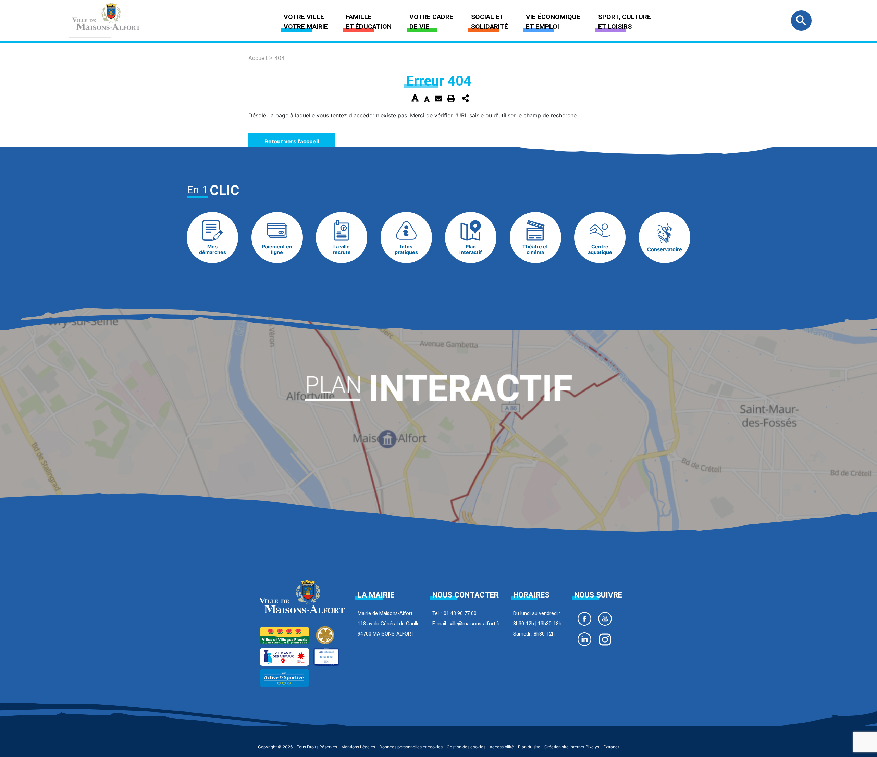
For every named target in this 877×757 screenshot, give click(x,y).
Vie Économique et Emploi (553, 21)
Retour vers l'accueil (291, 141)
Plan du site (529, 746)
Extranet (611, 746)
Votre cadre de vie (431, 21)
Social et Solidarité (489, 21)
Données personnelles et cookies (411, 746)
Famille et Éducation (369, 21)
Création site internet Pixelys (571, 746)
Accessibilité (502, 746)
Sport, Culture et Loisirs (624, 21)
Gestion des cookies (466, 746)
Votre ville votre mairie (306, 21)
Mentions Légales (358, 746)
